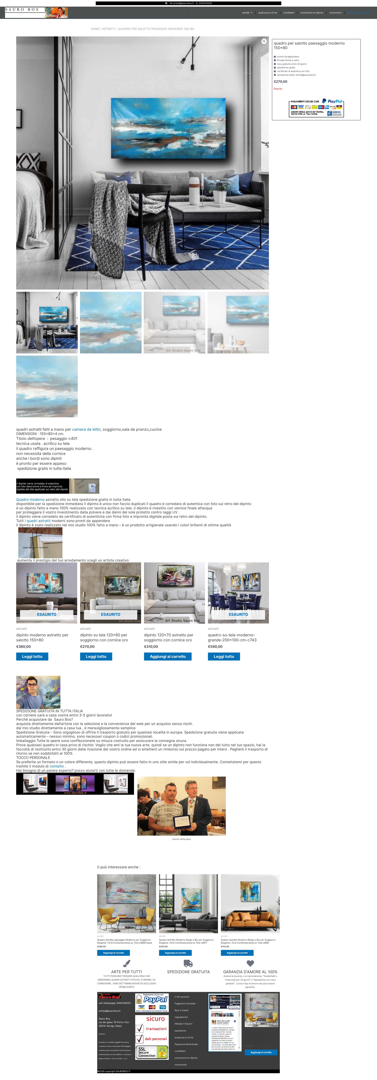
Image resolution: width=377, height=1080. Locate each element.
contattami (288, 12)
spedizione (180, 1030)
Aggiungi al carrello (168, 656)
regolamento (181, 1017)
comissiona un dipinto (311, 12)
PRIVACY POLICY (183, 1023)
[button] (264, 41)
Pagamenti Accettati (185, 1003)
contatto (57, 766)
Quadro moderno (30, 499)
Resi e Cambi (181, 1010)
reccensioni (335, 12)
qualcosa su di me (267, 12)
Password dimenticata (186, 1044)
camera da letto (86, 429)
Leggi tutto (32, 656)
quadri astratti (39, 520)
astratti (245, 12)
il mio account (182, 996)
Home (95, 28)
